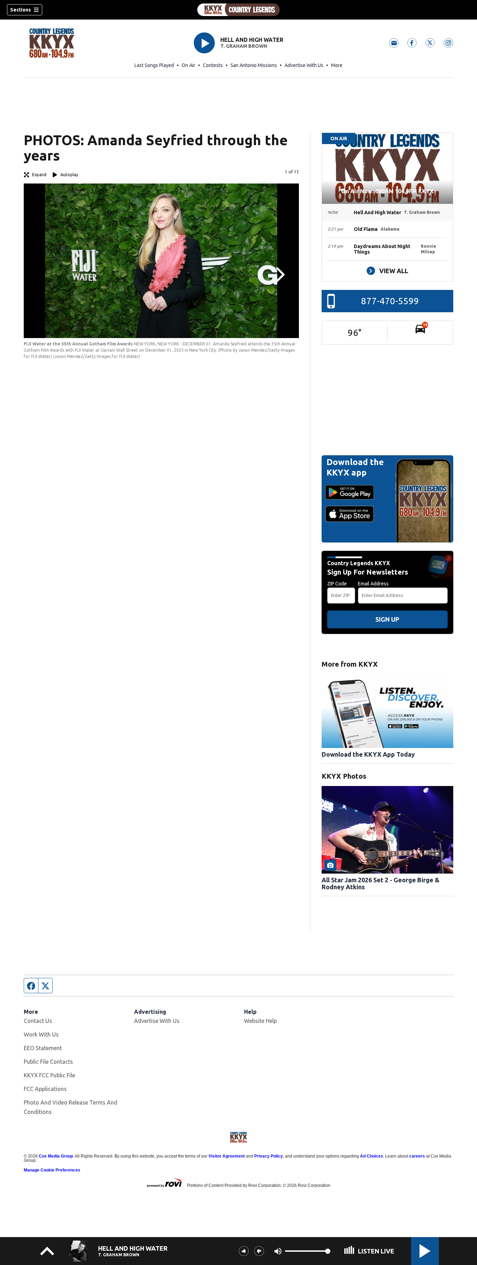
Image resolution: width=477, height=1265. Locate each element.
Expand (39, 174)
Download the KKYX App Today (368, 754)
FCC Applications (45, 1089)
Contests (213, 65)
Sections (20, 10)
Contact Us (38, 1021)
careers (417, 1156)
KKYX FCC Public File (49, 1075)
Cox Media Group (56, 1156)
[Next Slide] (279, 274)
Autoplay (69, 174)
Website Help (260, 1021)
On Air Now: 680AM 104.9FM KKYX (387, 191)
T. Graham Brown (243, 46)
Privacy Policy (268, 1156)
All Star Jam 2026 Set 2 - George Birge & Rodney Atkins (381, 883)
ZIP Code (337, 583)
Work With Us (41, 1034)
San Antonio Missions (253, 65)
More (337, 65)
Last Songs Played (154, 65)
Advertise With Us (304, 65)
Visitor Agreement (226, 1156)
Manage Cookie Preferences (52, 1170)
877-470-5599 (390, 301)
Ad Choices (371, 1156)
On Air (188, 65)
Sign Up (387, 619)
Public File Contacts (48, 1061)
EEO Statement (43, 1048)
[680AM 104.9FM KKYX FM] (238, 10)
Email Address (373, 583)
